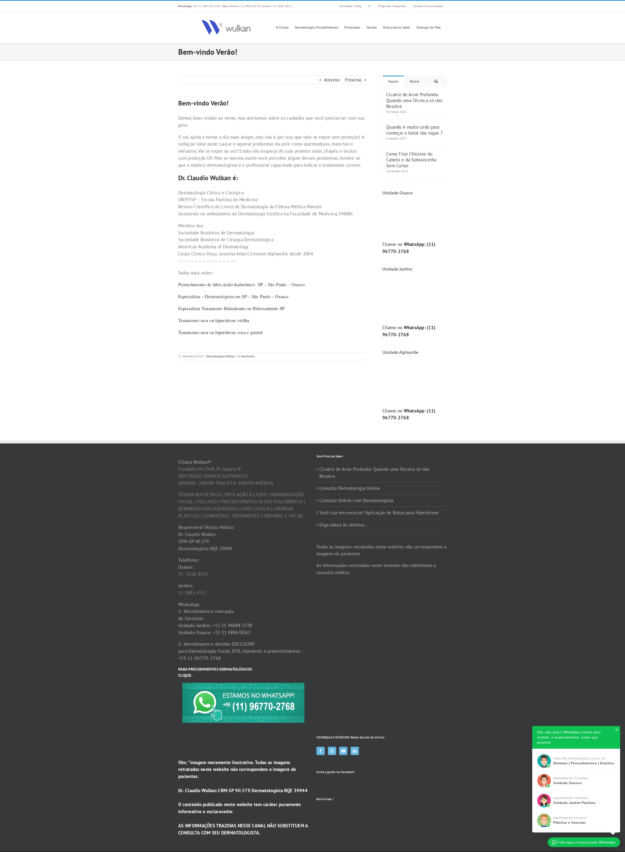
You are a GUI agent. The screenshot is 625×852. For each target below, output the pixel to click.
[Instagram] (332, 751)
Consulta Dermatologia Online (349, 488)
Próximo (353, 80)
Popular (393, 81)
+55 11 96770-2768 (199, 6)
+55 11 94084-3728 (232, 625)
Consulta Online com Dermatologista (356, 500)
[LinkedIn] (355, 751)
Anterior (332, 80)
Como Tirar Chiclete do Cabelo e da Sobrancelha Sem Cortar (411, 159)
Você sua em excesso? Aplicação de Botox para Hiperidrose (379, 512)
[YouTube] (343, 751)
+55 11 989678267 (232, 632)
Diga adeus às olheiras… (343, 525)
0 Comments (246, 356)
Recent (414, 81)
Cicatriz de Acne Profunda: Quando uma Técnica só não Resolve (414, 100)
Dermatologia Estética (220, 356)
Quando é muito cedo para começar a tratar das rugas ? (414, 130)
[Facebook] (320, 751)
